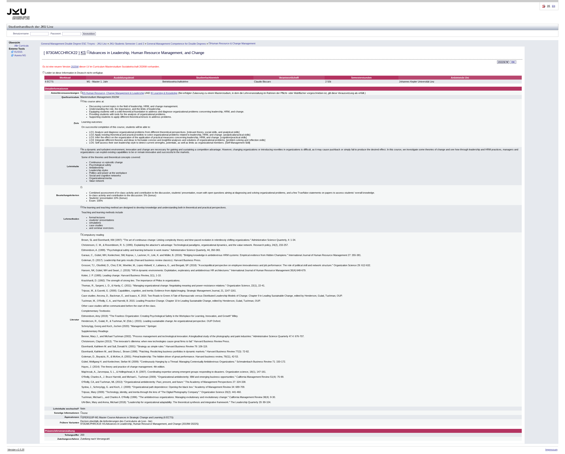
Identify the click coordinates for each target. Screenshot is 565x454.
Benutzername (21, 33)
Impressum (551, 449)
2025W (75, 66)
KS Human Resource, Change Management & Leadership (113, 93)
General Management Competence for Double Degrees (176, 43)
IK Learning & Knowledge (164, 93)
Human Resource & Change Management (232, 43)
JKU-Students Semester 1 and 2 (126, 43)
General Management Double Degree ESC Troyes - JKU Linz (74, 43)
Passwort (56, 33)
